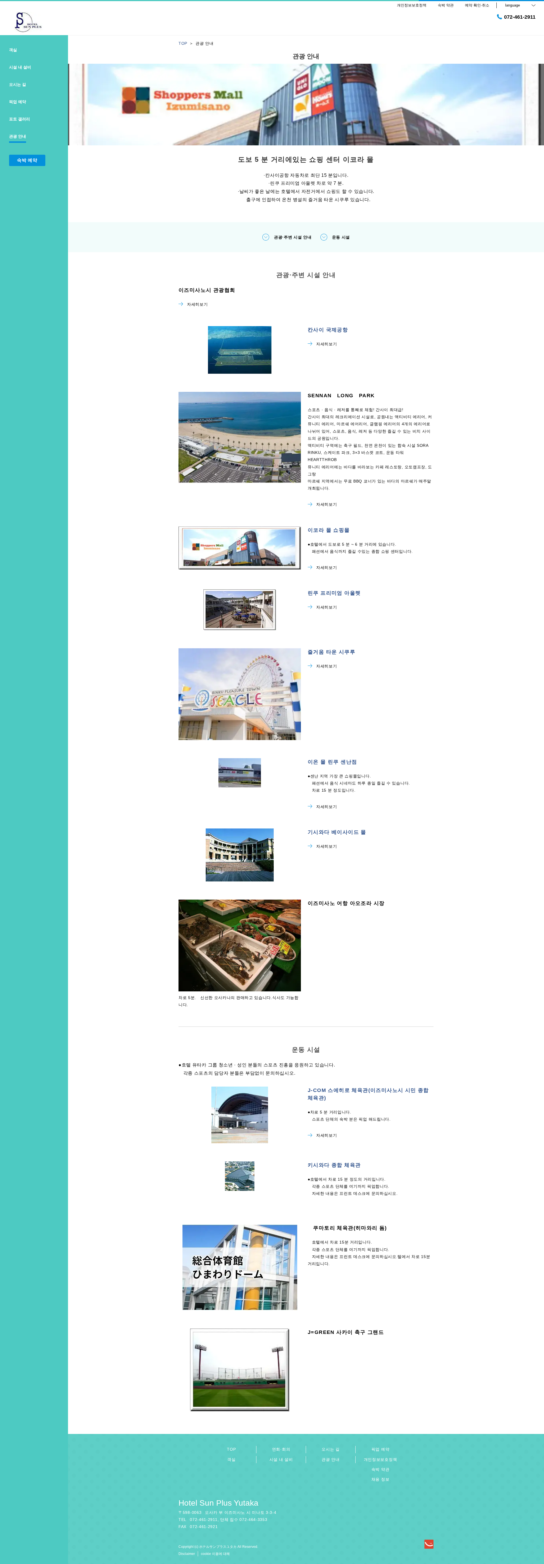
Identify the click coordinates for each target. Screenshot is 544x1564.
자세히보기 (197, 304)
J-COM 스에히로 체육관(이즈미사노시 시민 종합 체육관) (368, 1094)
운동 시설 (341, 237)
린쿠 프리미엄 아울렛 (334, 593)
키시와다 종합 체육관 (334, 1165)
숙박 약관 (380, 1469)
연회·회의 (281, 1449)
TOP (231, 1449)
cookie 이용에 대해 (215, 1554)
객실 (231, 1459)
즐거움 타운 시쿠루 (331, 652)
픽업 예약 (380, 1449)
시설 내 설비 (281, 1459)
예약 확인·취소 (477, 5)
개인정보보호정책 (380, 1459)
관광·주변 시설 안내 (293, 237)
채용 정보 (380, 1479)
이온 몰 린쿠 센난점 (332, 762)
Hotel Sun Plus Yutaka (218, 1503)
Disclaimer (186, 1554)
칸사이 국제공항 (328, 330)
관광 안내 (331, 1459)
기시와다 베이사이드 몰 (337, 832)
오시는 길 (331, 1449)
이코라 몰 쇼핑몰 (329, 530)
